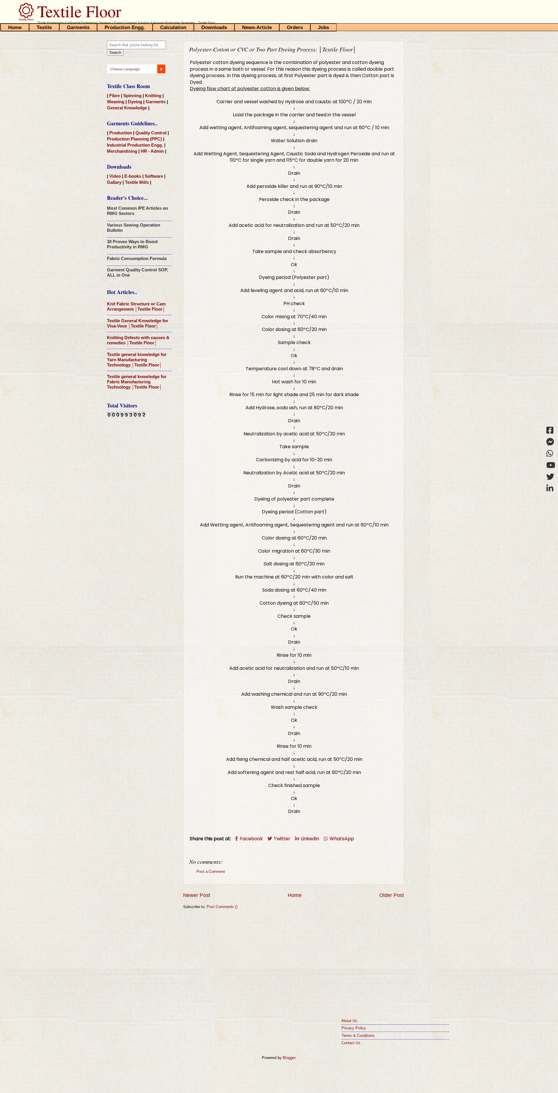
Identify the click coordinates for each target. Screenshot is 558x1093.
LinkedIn (309, 839)
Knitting (153, 95)
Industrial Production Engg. (135, 145)
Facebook (251, 839)
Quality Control (151, 132)
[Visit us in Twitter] (550, 476)
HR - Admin (152, 151)
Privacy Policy (353, 1028)
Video (115, 176)
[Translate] (161, 69)
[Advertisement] (139, 515)
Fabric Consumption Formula (137, 258)
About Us (349, 1021)
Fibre (115, 95)
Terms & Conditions (358, 1035)
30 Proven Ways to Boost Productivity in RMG (132, 244)
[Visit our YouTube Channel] (550, 465)
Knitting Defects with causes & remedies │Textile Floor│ (138, 340)
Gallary (115, 182)
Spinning (133, 95)
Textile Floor (79, 11)
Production (121, 132)
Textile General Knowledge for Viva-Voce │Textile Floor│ (137, 323)
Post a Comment (210, 871)
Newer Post (196, 895)
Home (295, 895)
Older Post (391, 895)
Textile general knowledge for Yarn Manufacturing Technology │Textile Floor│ (137, 359)
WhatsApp (341, 839)
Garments (156, 101)
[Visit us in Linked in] (550, 488)
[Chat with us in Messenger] (550, 442)
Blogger (289, 1057)
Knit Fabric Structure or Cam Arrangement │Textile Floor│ (136, 306)
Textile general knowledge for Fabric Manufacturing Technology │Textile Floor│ (137, 381)
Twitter (281, 839)
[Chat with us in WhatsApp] (550, 453)
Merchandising (122, 151)
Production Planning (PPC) (134, 138)
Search (115, 52)
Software (154, 176)
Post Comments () (222, 907)
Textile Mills (137, 182)
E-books (133, 176)
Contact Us (350, 1043)
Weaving (116, 101)
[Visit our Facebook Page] (550, 430)
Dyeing (135, 101)
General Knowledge (127, 107)
